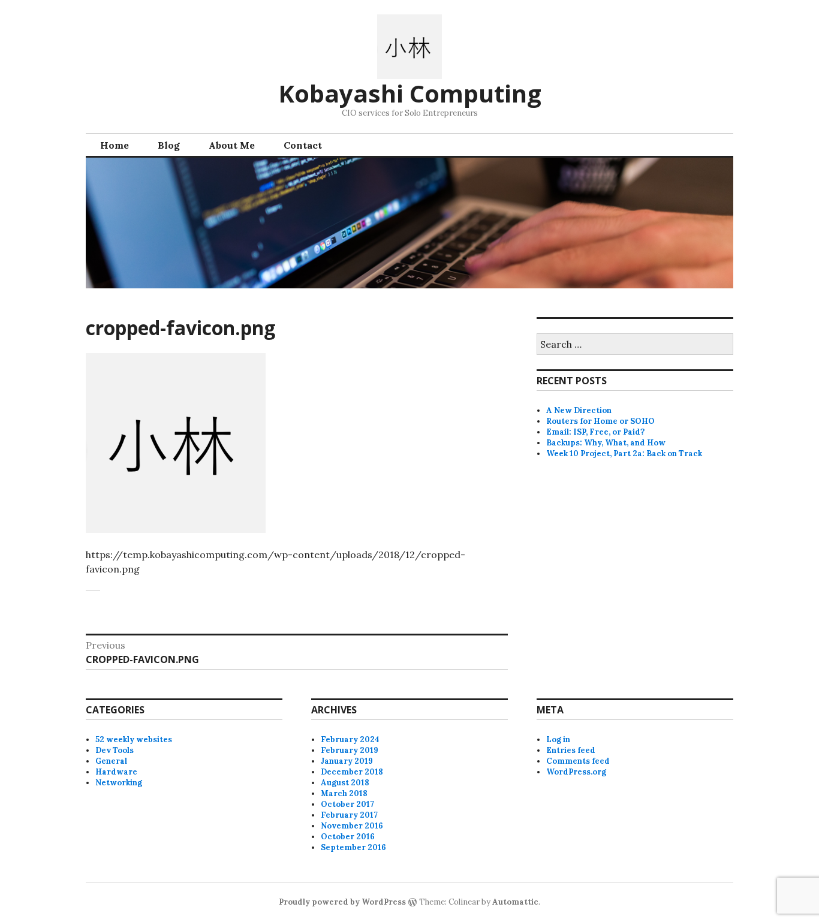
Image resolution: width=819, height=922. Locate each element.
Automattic (515, 902)
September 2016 (353, 847)
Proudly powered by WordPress (342, 902)
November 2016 (352, 826)
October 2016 (348, 836)
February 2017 (349, 815)
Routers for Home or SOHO (600, 421)
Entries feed (570, 750)
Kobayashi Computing (409, 93)
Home (114, 145)
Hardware (116, 772)
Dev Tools (114, 750)
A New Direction (579, 410)
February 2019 (349, 750)
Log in (558, 739)
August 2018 (345, 783)
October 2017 (347, 804)
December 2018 (352, 772)
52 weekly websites (133, 739)
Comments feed (578, 761)
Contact (303, 145)
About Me (232, 145)
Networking (118, 783)
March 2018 (344, 793)
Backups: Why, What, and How (606, 443)
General (111, 761)
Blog (169, 145)
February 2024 (350, 739)
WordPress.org (576, 772)
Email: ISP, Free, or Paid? (595, 432)
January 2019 (347, 761)
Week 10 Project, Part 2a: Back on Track (624, 453)
